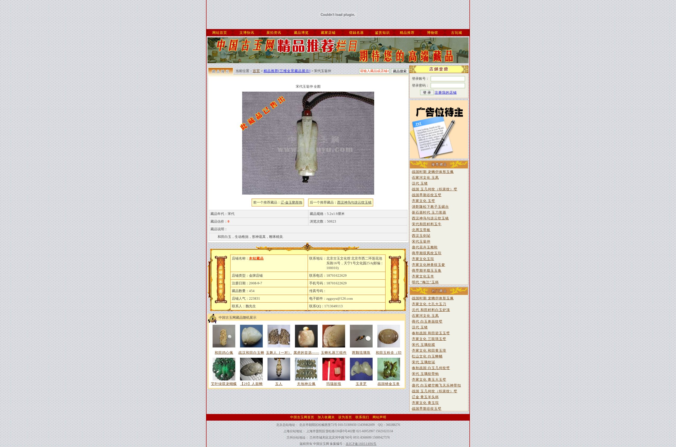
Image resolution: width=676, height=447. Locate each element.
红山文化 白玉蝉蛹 (427, 356)
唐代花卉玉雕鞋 (425, 247)
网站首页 (219, 33)
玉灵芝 (361, 384)
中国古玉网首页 (302, 417)
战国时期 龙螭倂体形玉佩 (433, 172)
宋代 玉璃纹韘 (423, 345)
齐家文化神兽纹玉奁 (428, 265)
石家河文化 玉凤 (425, 178)
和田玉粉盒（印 (389, 353)
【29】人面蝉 (251, 384)
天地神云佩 (306, 384)
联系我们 (362, 417)
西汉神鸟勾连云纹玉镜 (430, 218)
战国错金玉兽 (389, 384)
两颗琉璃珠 (361, 353)
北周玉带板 (421, 230)
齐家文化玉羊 (423, 276)
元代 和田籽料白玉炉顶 (431, 310)
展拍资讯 (273, 33)
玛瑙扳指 (333, 384)
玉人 (279, 384)
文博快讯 (247, 33)
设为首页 (345, 417)
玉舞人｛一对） (279, 353)
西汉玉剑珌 (421, 236)
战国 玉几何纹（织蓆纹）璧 (434, 189)
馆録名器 (356, 33)
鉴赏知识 (382, 33)
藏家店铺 (328, 33)
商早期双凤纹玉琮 (427, 253)
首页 (256, 71)
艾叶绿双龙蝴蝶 (224, 384)
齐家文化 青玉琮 (425, 403)
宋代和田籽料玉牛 (427, 224)
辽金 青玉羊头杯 (425, 397)
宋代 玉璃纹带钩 (425, 374)
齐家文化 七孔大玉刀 (429, 304)
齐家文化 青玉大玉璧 (429, 380)
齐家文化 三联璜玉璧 (429, 339)
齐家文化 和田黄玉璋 (429, 350)
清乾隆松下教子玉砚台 (430, 207)
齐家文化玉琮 (423, 259)
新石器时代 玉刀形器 (429, 212)
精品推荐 (407, 33)
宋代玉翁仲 (421, 241)
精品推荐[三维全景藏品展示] (287, 71)
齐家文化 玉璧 (423, 201)
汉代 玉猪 (420, 183)
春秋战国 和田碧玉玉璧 (431, 333)
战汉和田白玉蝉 (251, 353)
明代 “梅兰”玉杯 (425, 282)
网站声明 (379, 417)
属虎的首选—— (306, 353)
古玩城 (456, 33)
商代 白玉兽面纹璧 (427, 321)
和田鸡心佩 (224, 353)
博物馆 (432, 33)
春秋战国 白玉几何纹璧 (431, 368)
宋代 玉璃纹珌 (423, 362)
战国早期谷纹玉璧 (427, 195)
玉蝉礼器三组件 (334, 353)
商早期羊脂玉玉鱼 (427, 270)
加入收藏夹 (326, 417)
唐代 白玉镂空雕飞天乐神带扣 (436, 385)
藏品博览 (301, 33)
